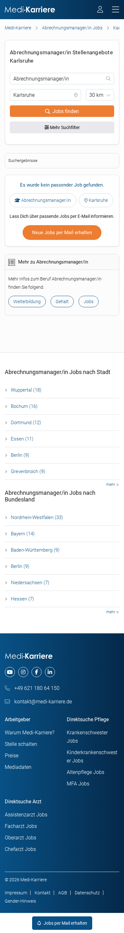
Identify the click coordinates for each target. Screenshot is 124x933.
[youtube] (10, 672)
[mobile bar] (115, 9)
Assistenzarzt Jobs (26, 815)
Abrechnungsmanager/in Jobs (72, 27)
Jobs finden (65, 111)
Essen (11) (22, 439)
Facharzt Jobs (21, 826)
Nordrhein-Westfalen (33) (37, 517)
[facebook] (36, 672)
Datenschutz (87, 892)
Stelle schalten (21, 744)
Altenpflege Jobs (85, 772)
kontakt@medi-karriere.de (42, 702)
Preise (11, 756)
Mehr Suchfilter (64, 127)
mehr (111, 484)
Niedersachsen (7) (30, 582)
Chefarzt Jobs (20, 849)
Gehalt (62, 301)
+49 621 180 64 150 (36, 688)
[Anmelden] (100, 10)
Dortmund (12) (26, 422)
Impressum (16, 892)
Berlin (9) (20, 455)
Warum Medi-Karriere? (29, 733)
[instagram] (23, 672)
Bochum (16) (24, 406)
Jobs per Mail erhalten (65, 923)
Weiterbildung (27, 301)
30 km (96, 95)
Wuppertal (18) (26, 390)
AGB (62, 892)
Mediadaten (18, 767)
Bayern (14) (23, 534)
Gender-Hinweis (20, 901)
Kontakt (43, 892)
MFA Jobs (78, 784)
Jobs (88, 301)
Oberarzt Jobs (20, 838)
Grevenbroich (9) (28, 471)
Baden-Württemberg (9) (35, 550)
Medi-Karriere (18, 27)
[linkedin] (50, 672)
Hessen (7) (22, 599)
